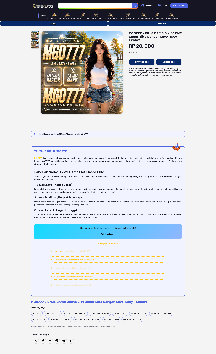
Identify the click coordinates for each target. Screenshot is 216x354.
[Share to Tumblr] (71, 340)
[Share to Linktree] (50, 340)
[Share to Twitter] (36, 340)
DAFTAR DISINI (142, 62)
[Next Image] (121, 73)
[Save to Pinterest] (57, 340)
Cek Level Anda (108, 234)
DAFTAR (162, 24)
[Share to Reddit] (64, 340)
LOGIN (54, 24)
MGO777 (38, 158)
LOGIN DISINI (169, 62)
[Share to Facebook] (43, 340)
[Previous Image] (43, 73)
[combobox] (95, 6)
